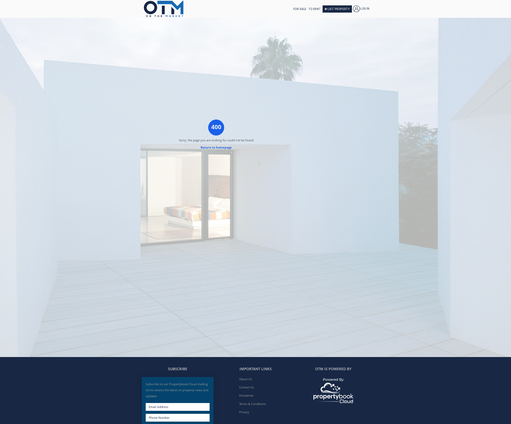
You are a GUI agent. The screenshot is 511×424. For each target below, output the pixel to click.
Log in (364, 8)
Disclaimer (246, 395)
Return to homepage (216, 147)
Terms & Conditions (252, 404)
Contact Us (246, 387)
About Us (245, 379)
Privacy (244, 412)
